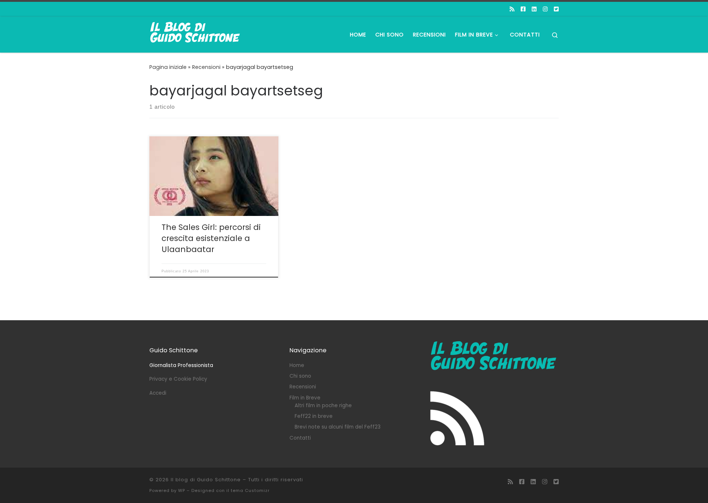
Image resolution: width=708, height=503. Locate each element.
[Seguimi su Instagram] (545, 9)
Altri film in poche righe (323, 405)
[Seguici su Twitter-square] (556, 9)
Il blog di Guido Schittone (206, 479)
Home (296, 365)
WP (181, 490)
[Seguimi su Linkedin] (534, 9)
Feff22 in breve (314, 416)
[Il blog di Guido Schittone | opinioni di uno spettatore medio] (195, 33)
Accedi (157, 393)
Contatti (300, 437)
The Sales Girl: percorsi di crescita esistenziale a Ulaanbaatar (211, 238)
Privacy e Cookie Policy (178, 379)
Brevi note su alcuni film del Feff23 (338, 426)
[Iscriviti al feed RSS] (512, 9)
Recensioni (206, 67)
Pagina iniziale (168, 67)
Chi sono (300, 376)
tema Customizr (250, 490)
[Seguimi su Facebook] (523, 9)
